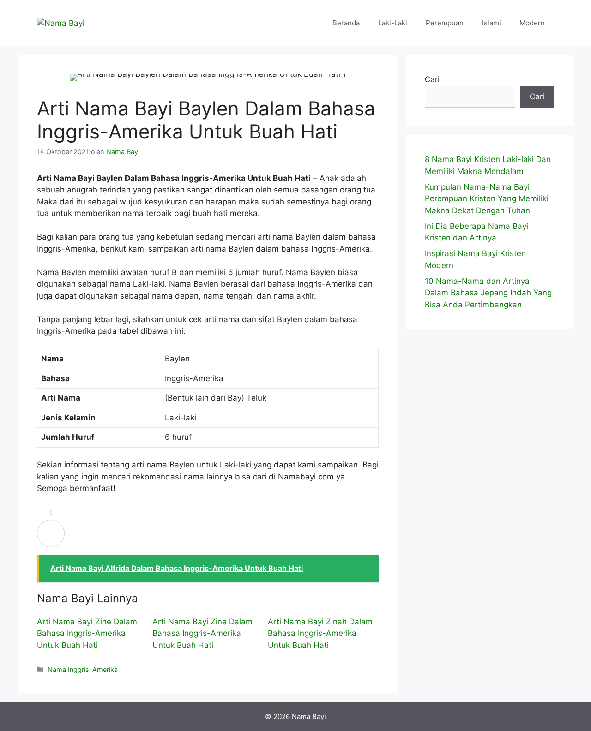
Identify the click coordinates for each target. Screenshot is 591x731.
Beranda (346, 22)
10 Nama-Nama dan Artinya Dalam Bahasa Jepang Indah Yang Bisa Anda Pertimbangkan (488, 292)
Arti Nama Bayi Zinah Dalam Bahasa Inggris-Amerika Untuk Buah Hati (320, 633)
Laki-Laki (392, 22)
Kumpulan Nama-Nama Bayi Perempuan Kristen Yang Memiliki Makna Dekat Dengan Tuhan (487, 198)
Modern (532, 22)
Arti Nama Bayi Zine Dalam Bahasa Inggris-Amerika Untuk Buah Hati (87, 633)
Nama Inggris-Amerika (83, 669)
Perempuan (445, 22)
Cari (432, 79)
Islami (491, 22)
